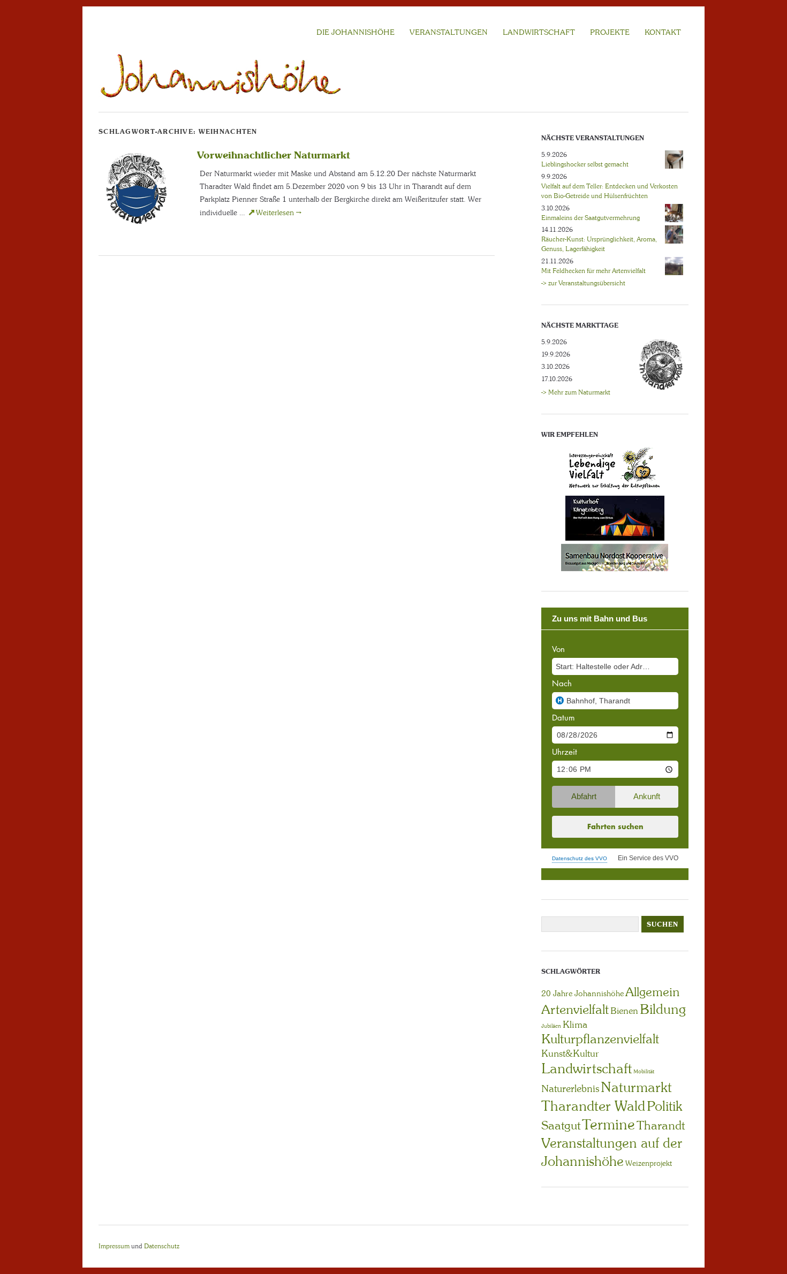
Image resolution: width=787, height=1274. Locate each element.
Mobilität (643, 1071)
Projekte (610, 32)
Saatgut (560, 1125)
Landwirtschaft (586, 1068)
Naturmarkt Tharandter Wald (606, 1096)
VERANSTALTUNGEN (449, 32)
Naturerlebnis (570, 1088)
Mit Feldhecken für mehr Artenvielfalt (593, 271)
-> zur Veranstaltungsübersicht (583, 283)
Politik (664, 1106)
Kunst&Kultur (570, 1053)
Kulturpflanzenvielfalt (600, 1038)
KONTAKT (663, 32)
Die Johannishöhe (355, 32)
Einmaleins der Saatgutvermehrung (590, 218)
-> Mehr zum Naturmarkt (575, 392)
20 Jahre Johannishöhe (582, 993)
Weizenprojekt (648, 1163)
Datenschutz (161, 1246)
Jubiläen (551, 1025)
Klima (575, 1024)
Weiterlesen (278, 212)
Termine (608, 1125)
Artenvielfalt (575, 1009)
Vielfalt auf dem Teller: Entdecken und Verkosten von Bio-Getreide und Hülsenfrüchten (609, 191)
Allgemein (652, 992)
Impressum (114, 1246)
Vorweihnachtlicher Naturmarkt (273, 154)
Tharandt (661, 1125)
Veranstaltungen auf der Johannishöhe (611, 1152)
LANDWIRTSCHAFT (539, 32)
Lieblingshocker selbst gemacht (585, 164)
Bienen (624, 1011)
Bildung (663, 1009)
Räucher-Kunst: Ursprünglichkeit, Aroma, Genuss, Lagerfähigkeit (599, 244)
